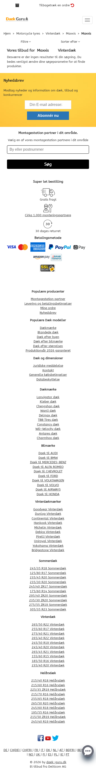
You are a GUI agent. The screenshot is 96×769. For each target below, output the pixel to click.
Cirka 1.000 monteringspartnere (48, 215)
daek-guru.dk (56, 762)
